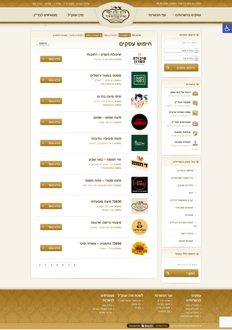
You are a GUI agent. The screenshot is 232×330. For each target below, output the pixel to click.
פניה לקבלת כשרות (102, 308)
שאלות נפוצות (182, 132)
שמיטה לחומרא (60, 35)
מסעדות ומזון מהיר (184, 207)
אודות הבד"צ (164, 300)
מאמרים (69, 3)
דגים (191, 192)
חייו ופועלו (136, 304)
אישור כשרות (164, 304)
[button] (227, 28)
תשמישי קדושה (186, 241)
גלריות (48, 3)
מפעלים (189, 215)
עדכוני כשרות (83, 3)
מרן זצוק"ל (75, 14)
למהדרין (123, 35)
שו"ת (58, 3)
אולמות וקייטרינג (185, 170)
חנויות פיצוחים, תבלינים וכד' (183, 224)
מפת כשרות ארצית (179, 112)
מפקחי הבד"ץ (182, 102)
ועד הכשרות (157, 14)
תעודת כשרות (182, 142)
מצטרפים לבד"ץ (45, 14)
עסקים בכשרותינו (187, 14)
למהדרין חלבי (92, 35)
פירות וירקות (187, 233)
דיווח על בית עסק (180, 92)
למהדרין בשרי (110, 35)
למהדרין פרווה (75, 35)
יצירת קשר (37, 3)
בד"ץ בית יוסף (116, 14)
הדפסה (43, 43)
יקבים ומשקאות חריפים (181, 200)
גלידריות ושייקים (185, 185)
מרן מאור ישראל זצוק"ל (129, 300)
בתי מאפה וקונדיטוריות (182, 177)
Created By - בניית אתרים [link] (148, 325)
